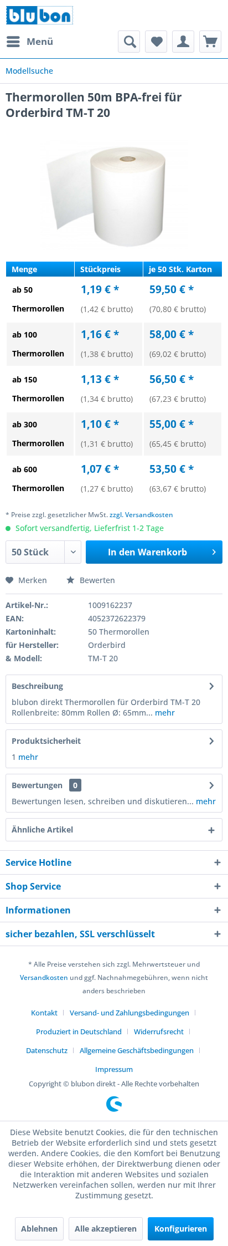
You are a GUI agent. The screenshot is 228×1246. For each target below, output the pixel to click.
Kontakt (44, 1013)
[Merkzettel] (156, 41)
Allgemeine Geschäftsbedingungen (137, 1050)
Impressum (114, 1069)
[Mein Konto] (183, 41)
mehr (164, 712)
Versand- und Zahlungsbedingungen (129, 1013)
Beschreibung (37, 686)
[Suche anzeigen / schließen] (129, 41)
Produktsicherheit (46, 741)
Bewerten (96, 580)
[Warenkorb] (210, 41)
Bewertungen (37, 785)
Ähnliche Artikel (42, 829)
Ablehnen (39, 1228)
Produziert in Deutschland (79, 1031)
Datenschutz (47, 1050)
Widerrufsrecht (159, 1031)
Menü (40, 41)
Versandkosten (44, 977)
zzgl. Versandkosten (141, 514)
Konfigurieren (180, 1228)
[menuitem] (29, 41)
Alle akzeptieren (106, 1228)
